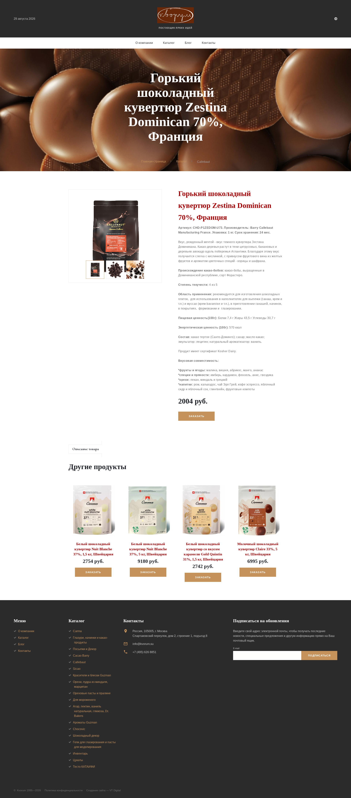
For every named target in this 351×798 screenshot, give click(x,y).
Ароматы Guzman (85, 722)
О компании (144, 42)
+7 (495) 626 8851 (144, 652)
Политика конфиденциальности (64, 790)
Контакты (209, 42)
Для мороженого (84, 699)
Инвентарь (80, 753)
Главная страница (153, 161)
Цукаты (78, 760)
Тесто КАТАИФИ (84, 766)
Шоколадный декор (86, 735)
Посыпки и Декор (84, 649)
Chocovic (79, 729)
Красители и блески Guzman (92, 675)
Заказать (93, 572)
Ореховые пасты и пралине (92, 693)
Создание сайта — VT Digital (103, 790)
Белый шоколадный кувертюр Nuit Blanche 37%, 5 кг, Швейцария (148, 549)
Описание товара (85, 449)
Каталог (169, 42)
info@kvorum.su (143, 643)
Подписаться (319, 655)
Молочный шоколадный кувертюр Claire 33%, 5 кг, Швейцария (257, 549)
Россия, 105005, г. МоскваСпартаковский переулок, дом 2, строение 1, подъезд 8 (170, 633)
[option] (115, 236)
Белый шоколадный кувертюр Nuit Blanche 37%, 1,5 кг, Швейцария (93, 549)
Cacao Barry (81, 655)
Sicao (76, 668)
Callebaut (79, 662)
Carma (77, 631)
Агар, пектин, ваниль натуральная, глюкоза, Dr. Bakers (91, 711)
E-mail (236, 648)
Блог (188, 42)
